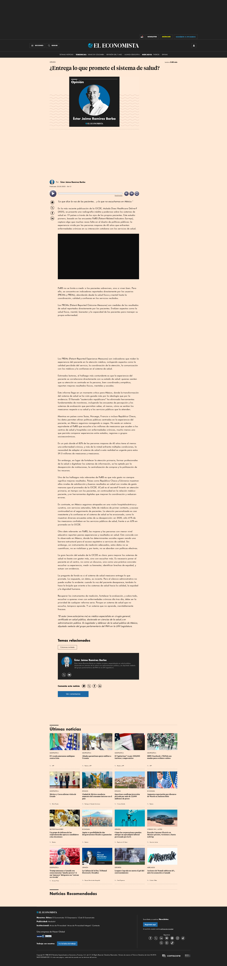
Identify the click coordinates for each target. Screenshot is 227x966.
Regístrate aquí (150, 924)
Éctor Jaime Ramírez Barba (73, 182)
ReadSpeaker (118, 195)
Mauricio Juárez (154, 842)
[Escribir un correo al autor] (69, 674)
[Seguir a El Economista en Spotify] (172, 938)
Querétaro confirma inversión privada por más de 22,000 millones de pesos (127, 796)
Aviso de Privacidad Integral (79, 925)
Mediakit (51, 921)
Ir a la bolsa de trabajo (67, 944)
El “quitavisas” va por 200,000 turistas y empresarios (127, 757)
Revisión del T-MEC (114, 54)
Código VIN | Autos (154, 829)
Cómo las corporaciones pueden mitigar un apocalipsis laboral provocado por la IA (128, 834)
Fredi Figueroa (121, 880)
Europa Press (55, 880)
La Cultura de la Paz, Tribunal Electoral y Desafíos (94, 872)
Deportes (118, 867)
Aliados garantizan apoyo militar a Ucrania (96, 757)
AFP (53, 765)
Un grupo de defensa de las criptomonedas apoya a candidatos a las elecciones (64, 834)
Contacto (96, 925)
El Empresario (71, 918)
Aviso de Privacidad (58, 925)
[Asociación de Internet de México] (187, 956)
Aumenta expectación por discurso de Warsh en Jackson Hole (162, 795)
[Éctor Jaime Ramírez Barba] (52, 182)
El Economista (58, 918)
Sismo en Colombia (96, 54)
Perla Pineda (55, 804)
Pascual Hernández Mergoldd (92, 880)
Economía (151, 791)
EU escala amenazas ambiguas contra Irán (62, 757)
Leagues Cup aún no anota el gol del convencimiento (130, 872)
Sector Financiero (56, 829)
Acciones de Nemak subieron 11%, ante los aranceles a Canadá (161, 872)
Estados (85, 791)
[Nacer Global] (44, 936)
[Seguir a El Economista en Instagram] (177, 938)
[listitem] (53, 193)
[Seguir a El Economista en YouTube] (166, 938)
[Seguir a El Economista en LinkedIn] (161, 938)
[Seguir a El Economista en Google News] (161, 943)
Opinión (53, 62)
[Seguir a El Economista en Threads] (166, 943)
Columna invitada (67, 647)
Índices (156, 54)
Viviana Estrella (121, 804)
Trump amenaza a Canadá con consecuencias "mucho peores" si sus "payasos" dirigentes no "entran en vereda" (64, 874)
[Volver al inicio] (84, 912)
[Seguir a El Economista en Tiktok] (172, 943)
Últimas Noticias (66, 54)
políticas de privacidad (166, 929)
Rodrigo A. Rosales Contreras (92, 804)
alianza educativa (132, 54)
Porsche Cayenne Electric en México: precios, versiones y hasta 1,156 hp (161, 834)
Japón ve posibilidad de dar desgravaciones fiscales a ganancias (97, 833)
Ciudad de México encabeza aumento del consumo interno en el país (97, 796)
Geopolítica (54, 753)
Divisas (165, 54)
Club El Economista (86, 918)
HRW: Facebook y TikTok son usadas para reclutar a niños (159, 757)
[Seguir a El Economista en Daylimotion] (183, 938)
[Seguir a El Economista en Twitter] (155, 938)
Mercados (151, 867)
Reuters (86, 765)
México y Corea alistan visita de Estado (63, 795)
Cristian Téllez (153, 880)
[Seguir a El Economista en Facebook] (150, 938)
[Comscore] (171, 956)
